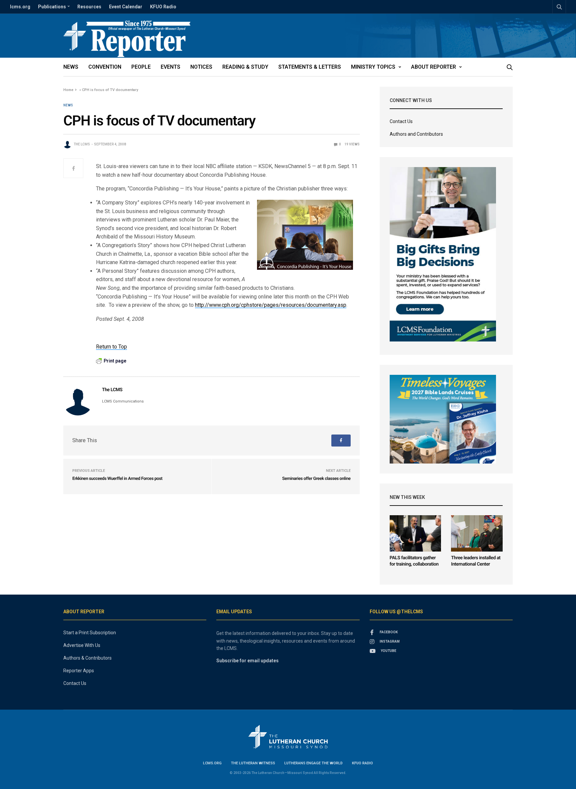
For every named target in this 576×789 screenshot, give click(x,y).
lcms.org (20, 6)
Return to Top (111, 346)
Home (68, 90)
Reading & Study (245, 67)
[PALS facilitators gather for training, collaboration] (415, 533)
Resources (89, 6)
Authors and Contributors (416, 134)
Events (170, 67)
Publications (52, 6)
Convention (104, 67)
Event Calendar (125, 6)
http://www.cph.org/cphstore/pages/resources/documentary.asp (270, 305)
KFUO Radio (163, 6)
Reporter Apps (78, 670)
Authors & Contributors (87, 658)
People (141, 67)
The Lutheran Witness (253, 763)
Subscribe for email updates (247, 660)
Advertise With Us (81, 645)
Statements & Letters (309, 67)
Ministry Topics (373, 67)
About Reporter (433, 67)
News (70, 67)
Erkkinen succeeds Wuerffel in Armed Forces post (117, 478)
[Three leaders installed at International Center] (477, 533)
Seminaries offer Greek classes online (316, 478)
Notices (201, 67)
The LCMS (82, 144)
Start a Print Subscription (89, 632)
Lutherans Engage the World (313, 763)
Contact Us (401, 121)
